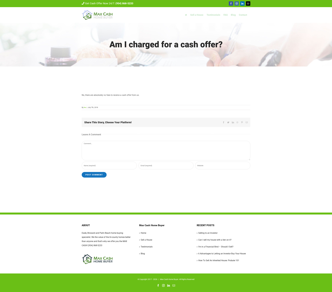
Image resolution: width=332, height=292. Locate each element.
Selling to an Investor (207, 233)
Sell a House (146, 240)
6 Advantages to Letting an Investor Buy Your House (222, 253)
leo (85, 107)
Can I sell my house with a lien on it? (214, 240)
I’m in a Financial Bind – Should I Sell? (215, 246)
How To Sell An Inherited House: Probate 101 (218, 260)
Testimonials (147, 246)
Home (143, 233)
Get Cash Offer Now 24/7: (109, 3)
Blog (143, 253)
